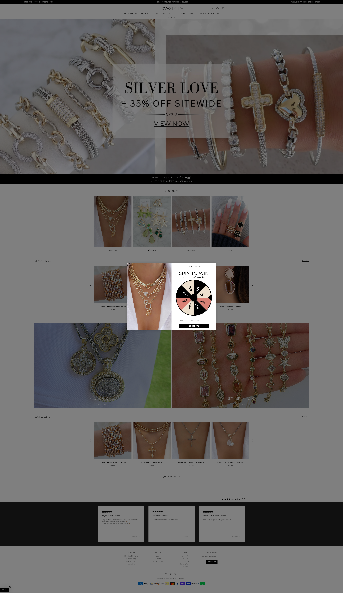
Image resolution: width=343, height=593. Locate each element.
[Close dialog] (128, 264)
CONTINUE (194, 326)
